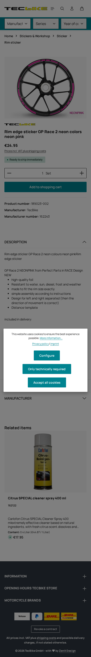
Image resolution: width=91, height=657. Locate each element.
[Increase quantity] (82, 173)
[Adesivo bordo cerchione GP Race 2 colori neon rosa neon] (45, 88)
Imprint (54, 344)
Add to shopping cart (45, 187)
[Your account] (72, 8)
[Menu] (52, 8)
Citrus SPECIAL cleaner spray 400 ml (37, 498)
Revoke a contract (45, 629)
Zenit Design (67, 651)
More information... (51, 338)
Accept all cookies (47, 382)
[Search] (62, 8)
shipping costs (46, 638)
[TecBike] (19, 124)
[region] (45, 88)
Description (15, 241)
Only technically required (47, 369)
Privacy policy (40, 344)
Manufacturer (18, 398)
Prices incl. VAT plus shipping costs (25, 151)
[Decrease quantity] (9, 173)
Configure (46, 355)
